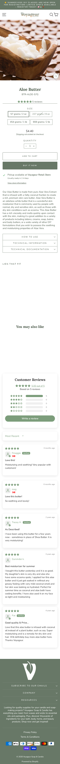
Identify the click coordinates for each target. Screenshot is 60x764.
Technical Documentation (30, 249)
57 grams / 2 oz (18, 114)
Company (29, 693)
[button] (25, 101)
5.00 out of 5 (38, 385)
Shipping (20, 134)
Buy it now (30, 165)
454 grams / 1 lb (18, 121)
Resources (29, 700)
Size (30, 108)
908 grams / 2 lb (41, 121)
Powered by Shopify (30, 761)
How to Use (30, 237)
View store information (17, 183)
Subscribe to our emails (29, 685)
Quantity (30, 140)
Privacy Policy (30, 732)
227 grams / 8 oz (41, 114)
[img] (12, 448)
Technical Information (30, 243)
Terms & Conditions (30, 736)
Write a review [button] (30, 418)
